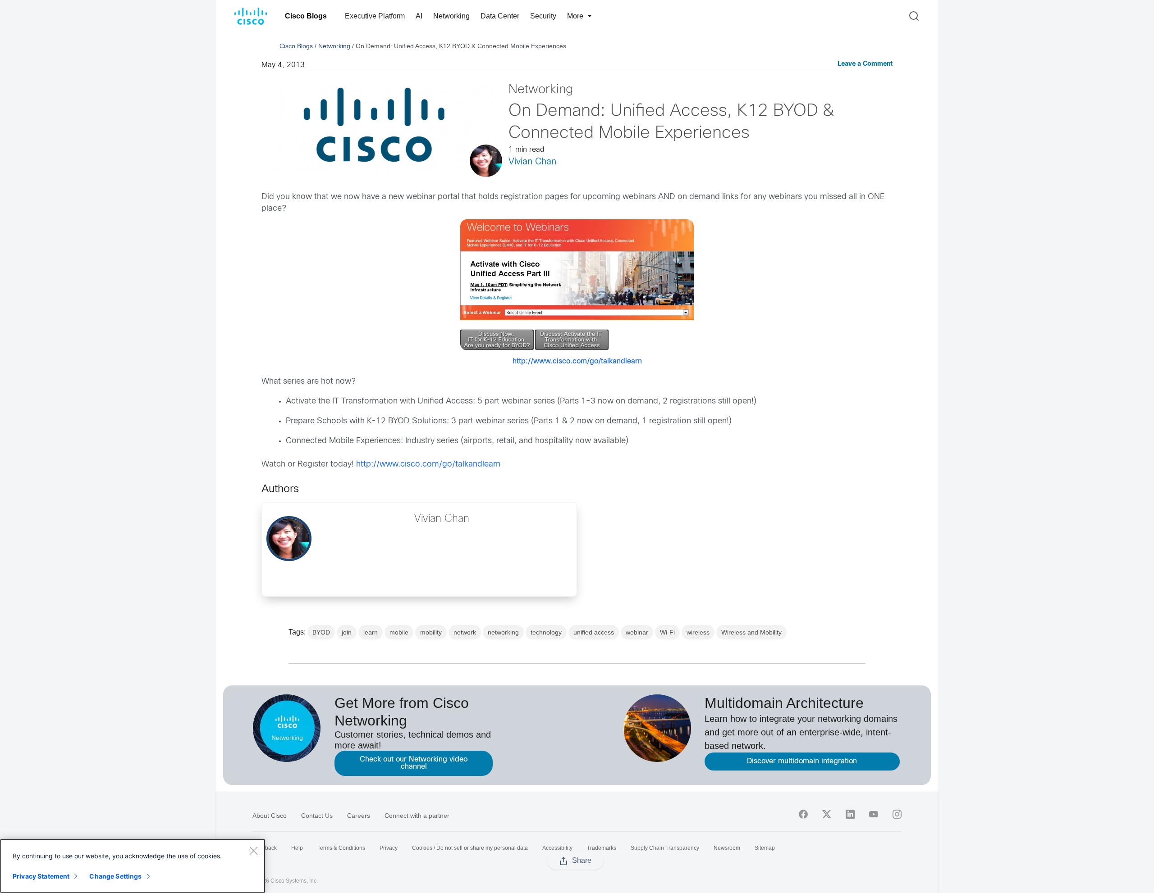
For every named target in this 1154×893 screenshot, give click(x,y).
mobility (431, 632)
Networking (451, 16)
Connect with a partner (417, 815)
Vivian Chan (532, 162)
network (464, 632)
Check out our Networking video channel (413, 763)
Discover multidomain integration (802, 761)
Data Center (500, 16)
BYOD (321, 632)
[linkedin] (850, 814)
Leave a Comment (865, 64)
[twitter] (826, 814)
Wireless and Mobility (751, 632)
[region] (132, 866)
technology (546, 632)
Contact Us (317, 815)
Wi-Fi (667, 632)
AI (419, 16)
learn (370, 632)
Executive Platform (375, 16)
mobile (398, 632)
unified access (593, 632)
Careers (358, 815)
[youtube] (873, 814)
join (347, 632)
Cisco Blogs (306, 16)
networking (503, 632)
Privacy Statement (41, 876)
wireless (698, 632)
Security (543, 16)
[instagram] (897, 814)
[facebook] (803, 814)
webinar (637, 632)
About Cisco (269, 815)
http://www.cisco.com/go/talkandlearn (577, 361)
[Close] (253, 850)
